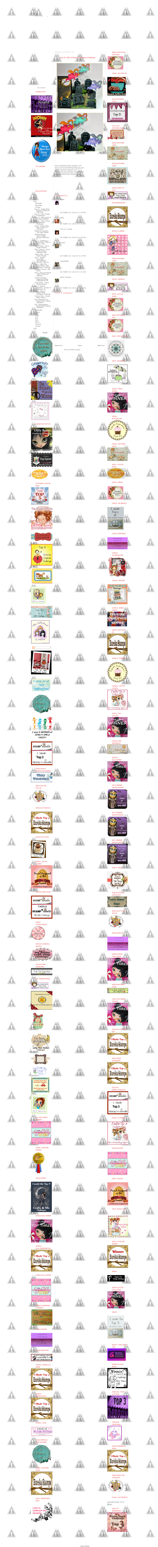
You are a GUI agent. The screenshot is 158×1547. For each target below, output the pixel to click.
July (36, 314)
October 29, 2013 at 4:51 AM (73, 272)
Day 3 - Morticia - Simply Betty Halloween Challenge (42, 292)
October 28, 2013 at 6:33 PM (73, 256)
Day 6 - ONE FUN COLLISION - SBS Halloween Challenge (42, 265)
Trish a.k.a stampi (66, 229)
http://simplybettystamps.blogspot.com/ (68, 166)
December (38, 203)
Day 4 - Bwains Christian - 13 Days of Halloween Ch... (43, 287)
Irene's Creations (65, 277)
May (37, 318)
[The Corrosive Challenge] (43, 112)
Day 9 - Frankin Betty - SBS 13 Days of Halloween (42, 227)
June (37, 316)
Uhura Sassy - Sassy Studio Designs (42, 283)
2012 (35, 328)
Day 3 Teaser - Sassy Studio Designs (42, 246)
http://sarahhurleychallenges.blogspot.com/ (69, 172)
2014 (35, 199)
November (38, 205)
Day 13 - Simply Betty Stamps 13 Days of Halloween (42, 210)
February (38, 324)
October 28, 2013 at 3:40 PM (73, 212)
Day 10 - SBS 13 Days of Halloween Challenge (42, 222)
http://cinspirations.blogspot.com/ (66, 170)
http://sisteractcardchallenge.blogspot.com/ (69, 168)
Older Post (101, 345)
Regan (62, 199)
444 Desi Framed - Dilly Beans (42, 270)
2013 (35, 201)
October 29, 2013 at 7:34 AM (73, 288)
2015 (35, 197)
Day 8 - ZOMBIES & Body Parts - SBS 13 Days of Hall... (43, 242)
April (37, 320)
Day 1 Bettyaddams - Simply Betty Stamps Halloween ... (43, 306)
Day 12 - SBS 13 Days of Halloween (42, 214)
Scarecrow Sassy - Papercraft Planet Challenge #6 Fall (41, 279)
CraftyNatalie (64, 261)
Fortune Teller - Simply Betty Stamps (42, 296)
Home (80, 345)
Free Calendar (41, 87)
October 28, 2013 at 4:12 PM (73, 224)
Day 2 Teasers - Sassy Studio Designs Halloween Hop (42, 251)
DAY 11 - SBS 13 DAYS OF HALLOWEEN (43, 218)
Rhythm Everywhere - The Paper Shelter (42, 231)
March (37, 322)
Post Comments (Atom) (72, 350)
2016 (35, 195)
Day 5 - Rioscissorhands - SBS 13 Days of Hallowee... (43, 274)
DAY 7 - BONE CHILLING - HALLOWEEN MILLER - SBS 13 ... (42, 260)
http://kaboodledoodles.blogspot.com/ (67, 174)
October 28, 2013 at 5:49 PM (73, 237)
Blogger (45, 332)
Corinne (62, 243)
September (39, 310)
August (37, 312)
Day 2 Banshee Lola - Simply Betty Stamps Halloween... (43, 301)
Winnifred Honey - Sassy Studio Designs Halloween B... (42, 237)
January (38, 326)
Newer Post (59, 345)
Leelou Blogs (84, 1546)
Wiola (62, 218)
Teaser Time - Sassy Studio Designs (42, 255)
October (38, 207)
